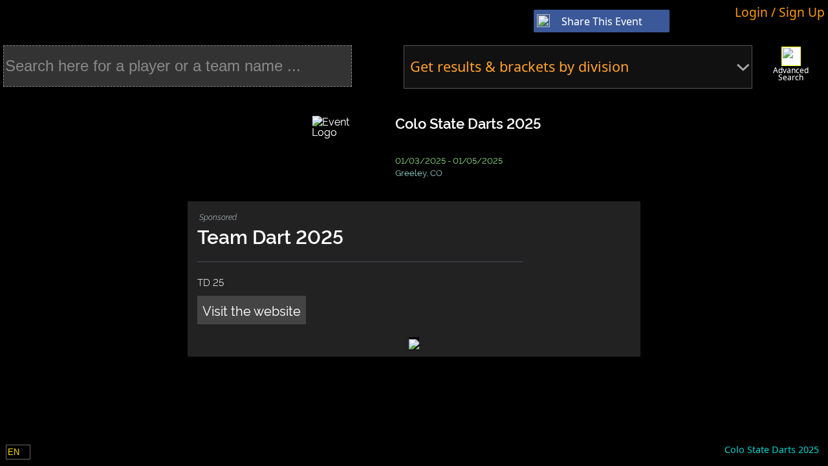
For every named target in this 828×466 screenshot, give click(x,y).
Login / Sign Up (780, 12)
